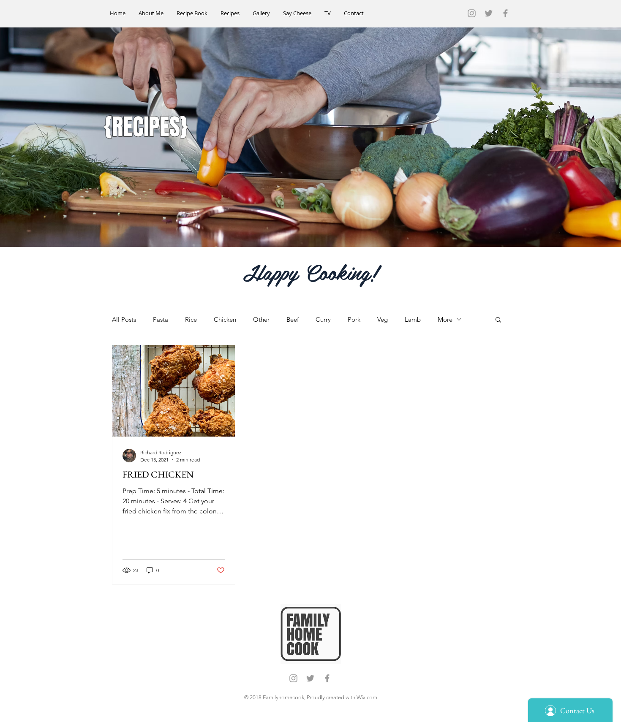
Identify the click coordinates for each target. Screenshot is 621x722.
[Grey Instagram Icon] (471, 13)
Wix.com (367, 697)
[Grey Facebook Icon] (505, 13)
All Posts (124, 319)
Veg (382, 319)
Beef (292, 319)
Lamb (413, 319)
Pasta (160, 319)
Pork (354, 319)
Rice (191, 319)
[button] (498, 320)
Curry (323, 319)
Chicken (225, 319)
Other (261, 319)
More (445, 319)
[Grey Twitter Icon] (488, 13)
